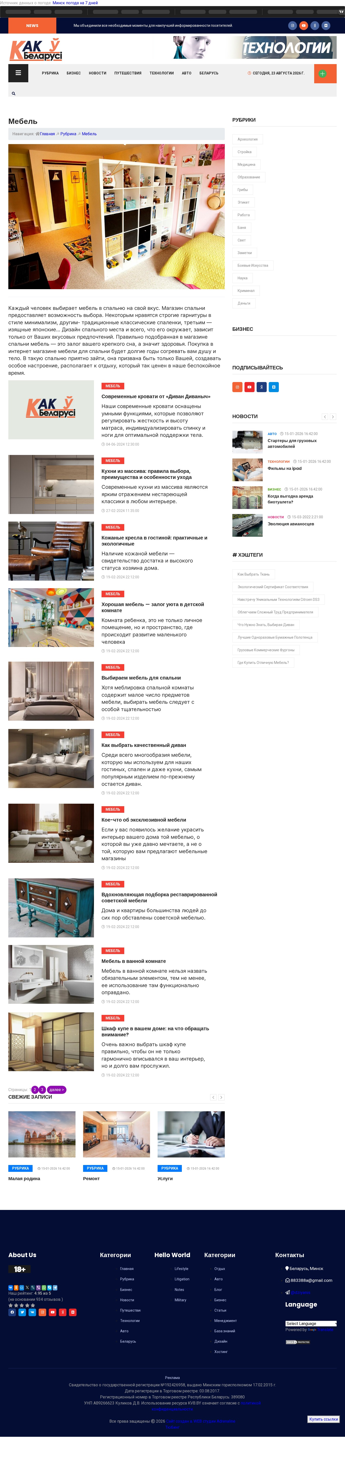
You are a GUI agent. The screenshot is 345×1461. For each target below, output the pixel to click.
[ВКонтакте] (10, 1287)
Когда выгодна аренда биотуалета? (290, 499)
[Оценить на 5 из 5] (33, 1305)
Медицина (246, 165)
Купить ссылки (323, 1419)
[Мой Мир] (21, 1287)
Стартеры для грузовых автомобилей (292, 443)
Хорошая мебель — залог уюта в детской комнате (153, 607)
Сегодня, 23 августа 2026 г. (279, 73)
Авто (186, 73)
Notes (179, 1290)
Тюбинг (172, 1427)
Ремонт (91, 1178)
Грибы (243, 190)
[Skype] (49, 1287)
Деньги (244, 303)
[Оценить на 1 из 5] (10, 1305)
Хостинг (221, 1352)
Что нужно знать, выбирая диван (266, 625)
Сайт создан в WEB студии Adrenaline (200, 1421)
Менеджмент (225, 1321)
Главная (47, 133)
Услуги (165, 1178)
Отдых (219, 1269)
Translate (325, 1329)
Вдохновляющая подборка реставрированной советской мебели (159, 897)
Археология (248, 139)
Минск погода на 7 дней (75, 3)
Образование (249, 177)
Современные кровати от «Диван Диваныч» (156, 396)
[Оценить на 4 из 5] (27, 1305)
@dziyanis (300, 1292)
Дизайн (220, 1341)
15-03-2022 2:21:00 (307, 517)
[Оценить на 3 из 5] (21, 1305)
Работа (244, 215)
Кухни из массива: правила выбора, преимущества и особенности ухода (147, 474)
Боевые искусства (253, 265)
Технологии (162, 73)
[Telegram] (55, 1287)
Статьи (220, 1310)
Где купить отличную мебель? (263, 663)
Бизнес (74, 73)
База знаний (224, 1331)
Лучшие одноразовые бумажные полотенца (275, 637)
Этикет (244, 202)
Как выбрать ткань (254, 574)
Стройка (245, 152)
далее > (57, 1089)
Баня (242, 228)
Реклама (172, 1378)
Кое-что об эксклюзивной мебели (144, 819)
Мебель (89, 133)
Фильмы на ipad (285, 468)
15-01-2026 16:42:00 (55, 1168)
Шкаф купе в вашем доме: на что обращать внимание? (155, 1031)
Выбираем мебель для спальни (141, 677)
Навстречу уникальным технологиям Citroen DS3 (278, 600)
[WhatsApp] (44, 1287)
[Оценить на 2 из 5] (16, 1305)
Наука (243, 278)
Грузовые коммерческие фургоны (266, 650)
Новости (97, 73)
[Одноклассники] (16, 1287)
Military (180, 1300)
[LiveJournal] (33, 1287)
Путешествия (127, 73)
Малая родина (24, 1178)
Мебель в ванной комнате (134, 961)
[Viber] (38, 1287)
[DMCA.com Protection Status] (298, 1341)
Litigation (182, 1279)
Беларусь (209, 73)
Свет (242, 240)
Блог (218, 1290)
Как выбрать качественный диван (144, 745)
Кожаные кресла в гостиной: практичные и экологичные (154, 540)
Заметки (245, 253)
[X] (27, 1287)
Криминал (246, 291)
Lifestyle (181, 1269)
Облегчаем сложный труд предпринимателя (275, 612)
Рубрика (50, 73)
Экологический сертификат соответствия (273, 587)
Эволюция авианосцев (291, 524)
